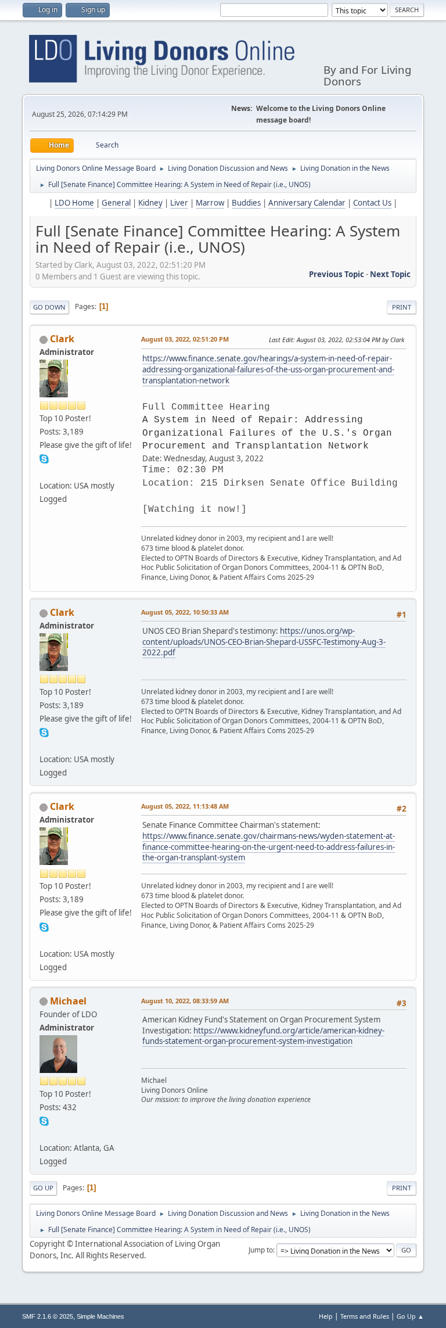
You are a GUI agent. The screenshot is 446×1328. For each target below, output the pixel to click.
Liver (179, 203)
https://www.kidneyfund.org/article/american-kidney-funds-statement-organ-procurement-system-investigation (263, 1036)
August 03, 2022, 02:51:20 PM (185, 339)
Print (401, 307)
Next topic (390, 274)
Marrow (210, 203)
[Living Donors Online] (44, 1134)
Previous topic (336, 274)
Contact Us (372, 203)
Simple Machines (100, 1316)
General (116, 203)
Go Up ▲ (410, 1316)
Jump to (261, 1250)
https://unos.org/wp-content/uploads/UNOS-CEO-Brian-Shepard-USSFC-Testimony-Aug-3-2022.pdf (264, 642)
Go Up (43, 1187)
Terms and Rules (364, 1316)
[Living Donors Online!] (44, 471)
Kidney (150, 203)
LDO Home (74, 203)
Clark (62, 338)
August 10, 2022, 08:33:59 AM (185, 1000)
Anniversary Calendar (307, 203)
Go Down (49, 307)
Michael (68, 1001)
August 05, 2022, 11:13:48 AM (185, 806)
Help (326, 1316)
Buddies (246, 203)
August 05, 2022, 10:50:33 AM (185, 612)
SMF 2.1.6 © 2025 (47, 1316)
